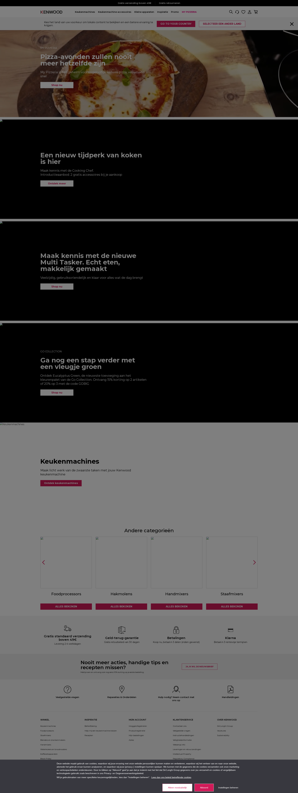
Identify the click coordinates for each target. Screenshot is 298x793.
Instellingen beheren (228, 787)
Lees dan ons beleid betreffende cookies (171, 777)
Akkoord (204, 787)
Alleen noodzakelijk (177, 787)
